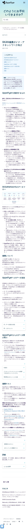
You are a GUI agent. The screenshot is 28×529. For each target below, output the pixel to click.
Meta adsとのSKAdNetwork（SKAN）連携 (13, 502)
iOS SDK (16, 423)
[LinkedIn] (8, 482)
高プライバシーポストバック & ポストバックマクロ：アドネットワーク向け (13, 495)
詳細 (5, 70)
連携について (7, 62)
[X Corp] (6, 482)
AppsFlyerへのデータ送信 (10, 64)
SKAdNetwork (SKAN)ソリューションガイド (14, 492)
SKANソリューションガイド (9, 103)
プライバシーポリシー (8, 518)
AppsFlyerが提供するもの (10, 57)
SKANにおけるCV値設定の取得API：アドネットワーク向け (13, 506)
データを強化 (21, 27)
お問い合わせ (6, 521)
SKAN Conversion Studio (8, 499)
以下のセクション (14, 435)
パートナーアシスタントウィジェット (14, 430)
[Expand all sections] (25, 321)
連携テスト (6, 68)
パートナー (13, 27)
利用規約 (18, 518)
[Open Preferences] (2, 526)
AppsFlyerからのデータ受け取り (12, 66)
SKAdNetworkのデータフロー (11, 60)
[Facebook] (4, 482)
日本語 (14, 521)
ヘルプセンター (5, 27)
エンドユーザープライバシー (10, 29)
